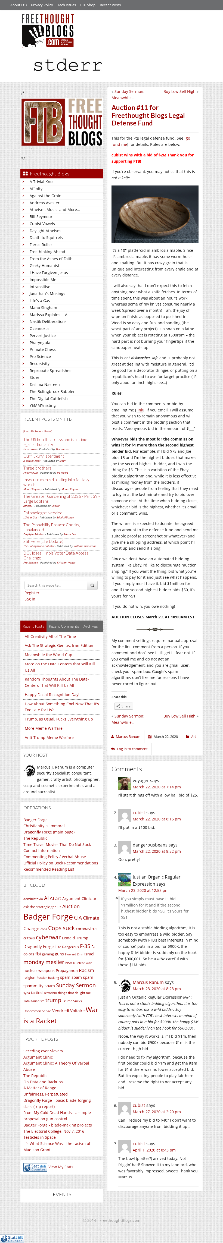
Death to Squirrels (46, 237)
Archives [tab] (90, 626)
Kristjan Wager (66, 562)
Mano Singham (43, 307)
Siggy (63, 460)
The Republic (35, 838)
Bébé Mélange (65, 517)
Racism (86, 970)
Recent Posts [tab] (33, 626)
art (95, 898)
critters (29, 938)
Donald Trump (75, 937)
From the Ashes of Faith (51, 258)
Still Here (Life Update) (43, 541)
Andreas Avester (45, 202)
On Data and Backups (43, 1081)
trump (53, 1000)
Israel (89, 953)
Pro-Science (40, 356)
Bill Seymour (41, 216)
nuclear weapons (39, 970)
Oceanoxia (39, 328)
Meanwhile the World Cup (48, 654)
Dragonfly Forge (38, 946)
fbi (38, 954)
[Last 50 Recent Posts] (37, 431)
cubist (139, 813)
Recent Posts (110, 4)
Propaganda (67, 970)
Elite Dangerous (67, 947)
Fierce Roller (41, 244)
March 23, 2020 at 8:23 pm (157, 988)
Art (193, 736)
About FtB (18, 4)
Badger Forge (35, 819)
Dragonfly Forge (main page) (49, 832)
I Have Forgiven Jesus (49, 272)
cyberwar (48, 937)
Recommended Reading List (48, 869)
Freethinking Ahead (47, 251)
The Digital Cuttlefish (49, 398)
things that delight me (74, 992)
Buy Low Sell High (179, 91)
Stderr (35, 377)
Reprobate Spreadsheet (51, 370)
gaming (48, 954)
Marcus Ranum (148, 982)
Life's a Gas (40, 300)
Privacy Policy (42, 4)
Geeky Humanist (44, 265)
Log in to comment (132, 748)
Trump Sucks (72, 1001)
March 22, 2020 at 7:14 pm (157, 786)
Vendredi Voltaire (68, 1010)
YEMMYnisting (43, 405)
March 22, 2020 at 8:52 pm (157, 851)
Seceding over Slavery (43, 1050)
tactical (36, 992)
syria (26, 993)
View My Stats (60, 1166)
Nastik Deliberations (48, 321)
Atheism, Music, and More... (55, 209)
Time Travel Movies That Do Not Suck (57, 844)
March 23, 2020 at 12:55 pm (143, 890)
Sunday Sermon (76, 985)
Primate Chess (43, 349)
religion (29, 977)
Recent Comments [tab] (64, 626)
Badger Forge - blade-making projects (57, 1125)
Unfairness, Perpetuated (45, 1094)
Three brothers (37, 467)
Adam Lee (70, 534)
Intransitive (40, 286)
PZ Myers (62, 472)
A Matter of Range (39, 1087)
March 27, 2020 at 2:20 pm (157, 1111)
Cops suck (61, 928)
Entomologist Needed (43, 512)
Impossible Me (43, 279)
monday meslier (43, 962)
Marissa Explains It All (50, 314)
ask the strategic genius (42, 906)
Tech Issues (66, 4)
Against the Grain (45, 195)
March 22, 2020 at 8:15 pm (157, 819)
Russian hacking (47, 977)
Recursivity (39, 363)
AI (46, 898)
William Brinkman (85, 546)
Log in (29, 599)
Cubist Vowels (42, 223)
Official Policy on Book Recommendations (60, 863)
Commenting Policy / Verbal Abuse (54, 856)
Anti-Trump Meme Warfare (49, 737)
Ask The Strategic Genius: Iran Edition (59, 645)
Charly (55, 506)
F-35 (85, 946)
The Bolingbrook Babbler (52, 391)
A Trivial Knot (42, 181)
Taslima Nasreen (45, 384)
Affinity (36, 188)
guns (59, 953)
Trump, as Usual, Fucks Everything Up (59, 719)
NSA (68, 962)
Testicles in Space (39, 1137)
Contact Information (41, 850)
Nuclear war (82, 963)
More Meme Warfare (44, 728)
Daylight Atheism (45, 230)
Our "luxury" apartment (43, 456)
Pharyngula (40, 342)
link (140, 410)
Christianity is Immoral (44, 825)
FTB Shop (87, 4)
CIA (78, 917)
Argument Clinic (77, 898)
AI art (55, 898)
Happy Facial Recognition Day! (52, 694)
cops (44, 929)
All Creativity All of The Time (50, 636)
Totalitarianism (33, 1001)
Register (31, 592)
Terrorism (50, 993)
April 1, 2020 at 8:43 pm (154, 1150)
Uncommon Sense (37, 1011)
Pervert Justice (43, 335)
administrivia (33, 898)
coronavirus (86, 928)
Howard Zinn (74, 954)
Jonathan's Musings (47, 293)
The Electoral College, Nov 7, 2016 (53, 1131)
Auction (71, 906)
